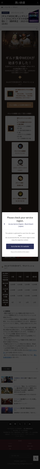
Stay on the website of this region (20, 251)
